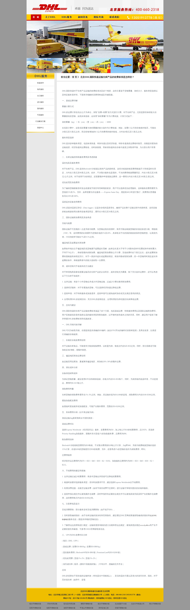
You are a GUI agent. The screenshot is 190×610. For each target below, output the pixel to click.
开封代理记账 (52, 604)
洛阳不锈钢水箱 (69, 608)
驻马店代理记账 (69, 604)
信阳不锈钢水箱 (52, 608)
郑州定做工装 (104, 608)
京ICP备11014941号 (80, 598)
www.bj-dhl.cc (145, 525)
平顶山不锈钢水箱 (86, 608)
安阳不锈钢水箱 (35, 608)
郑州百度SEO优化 (120, 598)
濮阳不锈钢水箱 (86, 604)
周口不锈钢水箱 (155, 604)
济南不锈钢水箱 (121, 608)
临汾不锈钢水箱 (35, 604)
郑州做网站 (100, 598)
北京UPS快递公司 (137, 604)
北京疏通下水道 (121, 604)
